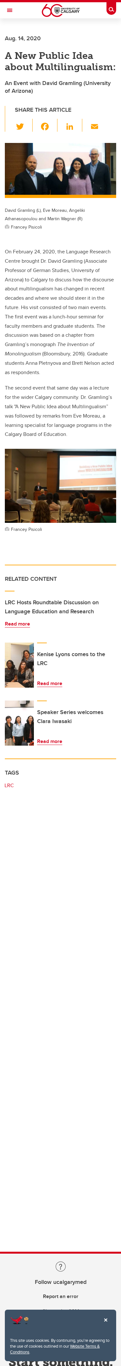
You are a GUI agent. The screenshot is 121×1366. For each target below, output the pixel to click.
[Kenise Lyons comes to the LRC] (19, 665)
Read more (17, 623)
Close (105, 1324)
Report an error (60, 1296)
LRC (9, 785)
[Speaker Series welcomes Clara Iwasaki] (19, 723)
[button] (24, 125)
